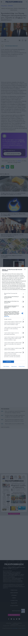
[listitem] (14, 294)
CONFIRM (8, 361)
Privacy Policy (22, 366)
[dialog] (14, 318)
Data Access (14, 366)
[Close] (25, 269)
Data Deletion (6, 366)
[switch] (23, 297)
